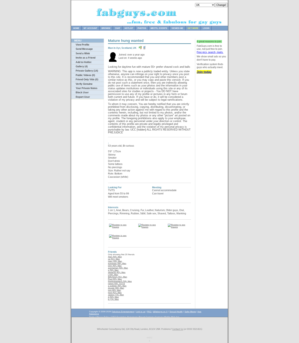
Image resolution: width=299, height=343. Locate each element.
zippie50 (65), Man (116, 272)
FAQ (149, 311)
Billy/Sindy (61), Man (117, 277)
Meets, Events (159, 28)
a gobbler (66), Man (117, 286)
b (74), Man (113, 299)
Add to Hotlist (83, 62)
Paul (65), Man (115, 279)
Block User (82, 92)
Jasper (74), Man (116, 295)
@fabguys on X (160, 311)
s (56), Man (113, 270)
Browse (106, 28)
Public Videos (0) (85, 75)
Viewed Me (177, 28)
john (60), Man (115, 266)
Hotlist (128, 28)
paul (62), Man (115, 292)
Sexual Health (176, 311)
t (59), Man (113, 274)
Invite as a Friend (85, 57)
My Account (90, 28)
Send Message (84, 49)
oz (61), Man (114, 259)
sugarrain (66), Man (117, 263)
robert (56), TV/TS (116, 283)
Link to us (140, 311)
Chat (117, 28)
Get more (193, 28)
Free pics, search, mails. (210, 52)
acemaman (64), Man (118, 268)
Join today (204, 72)
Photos (141, 28)
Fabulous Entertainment (123, 311)
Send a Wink (83, 53)
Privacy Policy (102, 317)
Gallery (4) (82, 66)
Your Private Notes (86, 88)
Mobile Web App (171, 317)
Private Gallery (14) (87, 70)
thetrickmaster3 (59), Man (120, 281)
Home (76, 28)
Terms (92, 317)
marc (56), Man (115, 261)
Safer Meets (190, 311)
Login (206, 28)
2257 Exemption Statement (124, 317)
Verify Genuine (84, 84)
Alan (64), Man (115, 257)
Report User (83, 97)
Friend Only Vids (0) (87, 79)
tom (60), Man (114, 290)
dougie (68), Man (116, 288)
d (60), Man (113, 297)
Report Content (146, 317)
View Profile (82, 44)
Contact (158, 317)
